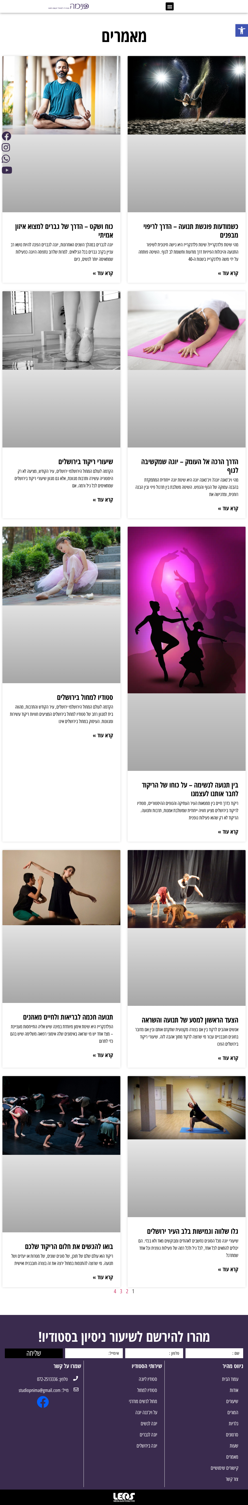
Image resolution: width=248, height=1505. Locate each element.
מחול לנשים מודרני (143, 1401)
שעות (234, 1446)
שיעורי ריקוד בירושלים (85, 461)
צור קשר (232, 1479)
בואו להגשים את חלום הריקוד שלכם (69, 1246)
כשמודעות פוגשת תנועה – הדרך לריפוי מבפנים (190, 230)
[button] (170, 6)
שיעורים (232, 1401)
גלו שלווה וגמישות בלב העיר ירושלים (192, 1231)
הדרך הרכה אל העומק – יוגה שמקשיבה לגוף (189, 465)
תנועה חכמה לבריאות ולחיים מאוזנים (68, 1017)
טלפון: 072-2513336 (52, 1379)
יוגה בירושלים (147, 1446)
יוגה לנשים (149, 1423)
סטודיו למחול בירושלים (85, 697)
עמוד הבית (230, 1379)
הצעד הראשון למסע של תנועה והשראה (190, 1020)
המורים (232, 1412)
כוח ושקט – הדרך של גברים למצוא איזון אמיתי (64, 230)
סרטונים (232, 1435)
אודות (234, 1390)
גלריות (233, 1423)
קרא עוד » (228, 273)
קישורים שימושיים (224, 1468)
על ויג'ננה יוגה (146, 1412)
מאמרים (232, 1457)
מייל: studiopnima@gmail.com (44, 1390)
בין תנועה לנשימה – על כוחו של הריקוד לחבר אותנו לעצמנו (190, 789)
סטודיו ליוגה (148, 1379)
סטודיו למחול (147, 1390)
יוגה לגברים (148, 1435)
